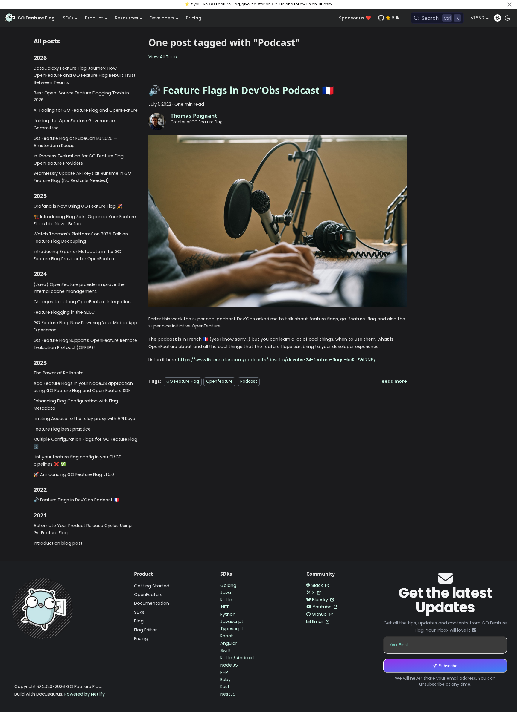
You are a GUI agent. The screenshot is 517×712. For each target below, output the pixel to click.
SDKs (139, 612)
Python (227, 614)
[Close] (509, 4)
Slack (317, 585)
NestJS (227, 694)
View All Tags (162, 57)
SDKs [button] (68, 18)
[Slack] (497, 18)
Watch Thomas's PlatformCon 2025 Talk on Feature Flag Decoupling (81, 237)
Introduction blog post (58, 543)
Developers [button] (162, 18)
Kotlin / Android (237, 658)
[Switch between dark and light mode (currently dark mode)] (507, 18)
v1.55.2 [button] (478, 18)
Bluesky (325, 4)
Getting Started (151, 586)
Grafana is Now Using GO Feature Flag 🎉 (78, 206)
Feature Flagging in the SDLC (64, 312)
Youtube (322, 607)
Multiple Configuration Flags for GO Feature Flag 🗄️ (85, 442)
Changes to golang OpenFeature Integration (82, 302)
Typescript (232, 629)
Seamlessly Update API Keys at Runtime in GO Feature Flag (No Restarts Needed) (82, 176)
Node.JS (229, 665)
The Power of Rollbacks (58, 373)
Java (225, 592)
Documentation (151, 603)
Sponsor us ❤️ (355, 18)
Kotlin (226, 600)
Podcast (248, 381)
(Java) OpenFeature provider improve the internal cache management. (79, 287)
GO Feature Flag (182, 381)
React (226, 636)
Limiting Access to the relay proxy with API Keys (84, 418)
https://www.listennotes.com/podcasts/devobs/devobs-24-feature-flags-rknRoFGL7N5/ (277, 360)
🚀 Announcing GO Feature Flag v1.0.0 (74, 474)
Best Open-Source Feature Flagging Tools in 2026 (81, 96)
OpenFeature (148, 595)
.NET (224, 607)
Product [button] (94, 18)
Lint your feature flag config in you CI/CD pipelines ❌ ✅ (78, 460)
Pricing (193, 18)
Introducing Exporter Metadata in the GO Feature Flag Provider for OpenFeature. (77, 255)
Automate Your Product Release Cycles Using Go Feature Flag (83, 529)
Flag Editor (145, 630)
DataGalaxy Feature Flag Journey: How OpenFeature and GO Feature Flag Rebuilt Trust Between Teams (85, 75)
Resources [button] (126, 18)
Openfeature (219, 381)
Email (318, 621)
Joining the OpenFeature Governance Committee (74, 124)
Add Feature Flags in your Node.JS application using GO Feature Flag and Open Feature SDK (83, 386)
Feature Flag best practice (62, 429)
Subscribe (447, 665)
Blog (139, 621)
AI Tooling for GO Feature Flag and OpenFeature (86, 110)
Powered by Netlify (84, 694)
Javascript (232, 621)
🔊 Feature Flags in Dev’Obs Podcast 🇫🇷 (76, 500)
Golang (228, 585)
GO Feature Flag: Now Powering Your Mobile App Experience (85, 326)
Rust (225, 687)
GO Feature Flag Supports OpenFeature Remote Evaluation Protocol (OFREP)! (85, 343)
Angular (228, 643)
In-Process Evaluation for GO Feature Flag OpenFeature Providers (79, 159)
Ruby (225, 679)
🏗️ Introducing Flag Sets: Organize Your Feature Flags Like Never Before (85, 219)
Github (320, 614)
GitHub (278, 4)
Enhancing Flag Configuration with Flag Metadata (76, 404)
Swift (225, 650)
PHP (224, 672)
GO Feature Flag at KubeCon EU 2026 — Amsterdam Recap (76, 141)
